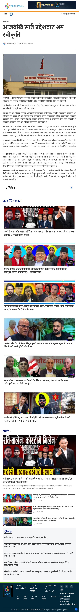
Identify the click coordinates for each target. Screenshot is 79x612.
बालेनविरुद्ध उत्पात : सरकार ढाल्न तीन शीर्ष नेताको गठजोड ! (25, 537)
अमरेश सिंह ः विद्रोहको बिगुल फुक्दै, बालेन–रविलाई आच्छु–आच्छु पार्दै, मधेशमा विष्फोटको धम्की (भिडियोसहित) (38, 345)
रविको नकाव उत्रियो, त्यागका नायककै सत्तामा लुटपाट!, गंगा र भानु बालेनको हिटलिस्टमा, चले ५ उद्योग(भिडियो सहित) (38, 573)
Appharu (65, 610)
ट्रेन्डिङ (8, 531)
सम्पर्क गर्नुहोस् (44, 598)
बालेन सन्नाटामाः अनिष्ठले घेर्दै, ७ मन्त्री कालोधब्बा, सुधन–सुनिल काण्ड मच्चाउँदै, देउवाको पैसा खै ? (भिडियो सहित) (38, 555)
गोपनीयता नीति (34, 598)
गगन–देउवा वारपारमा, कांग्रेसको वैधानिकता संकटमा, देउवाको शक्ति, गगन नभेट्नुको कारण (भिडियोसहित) (36, 382)
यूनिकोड (53, 597)
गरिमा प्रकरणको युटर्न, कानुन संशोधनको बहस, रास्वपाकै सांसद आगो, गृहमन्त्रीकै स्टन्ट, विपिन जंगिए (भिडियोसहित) (39, 307)
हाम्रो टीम (18, 598)
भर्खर (6, 431)
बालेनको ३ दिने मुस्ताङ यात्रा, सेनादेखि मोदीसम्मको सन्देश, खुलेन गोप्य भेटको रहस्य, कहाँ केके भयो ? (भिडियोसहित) (37, 419)
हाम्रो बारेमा (25, 598)
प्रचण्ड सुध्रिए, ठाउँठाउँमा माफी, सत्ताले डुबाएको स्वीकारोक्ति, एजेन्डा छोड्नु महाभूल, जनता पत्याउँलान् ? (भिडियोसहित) (35, 270)
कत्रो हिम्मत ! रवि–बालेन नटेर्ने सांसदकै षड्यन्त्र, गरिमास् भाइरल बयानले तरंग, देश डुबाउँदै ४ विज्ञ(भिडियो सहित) (39, 233)
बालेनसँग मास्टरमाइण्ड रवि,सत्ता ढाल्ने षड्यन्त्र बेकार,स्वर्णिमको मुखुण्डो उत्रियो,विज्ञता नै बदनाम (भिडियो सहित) (37, 545)
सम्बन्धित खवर (11, 201)
